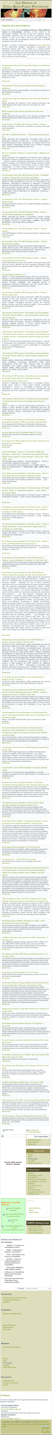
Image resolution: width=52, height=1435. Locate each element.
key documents (44, 45)
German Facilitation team (12, 1314)
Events (30, 1155)
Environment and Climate (37, 1179)
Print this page (39, 1424)
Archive (5, 1385)
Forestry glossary (34, 1190)
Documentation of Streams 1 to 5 (14, 275)
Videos (31, 1210)
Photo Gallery (34, 1212)
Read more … (7, 81)
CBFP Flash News (34, 1163)
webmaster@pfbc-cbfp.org (10, 1419)
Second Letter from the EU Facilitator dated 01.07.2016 (22, 432)
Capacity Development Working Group (36, 1193)
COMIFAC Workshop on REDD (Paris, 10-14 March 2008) (23, 1082)
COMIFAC (6, 1302)
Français (21, 1288)
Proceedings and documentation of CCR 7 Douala (20, 972)
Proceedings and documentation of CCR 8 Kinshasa (21, 847)
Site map (30, 1424)
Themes (31, 1173)
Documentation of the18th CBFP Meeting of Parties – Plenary (24, 124)
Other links (32, 1144)
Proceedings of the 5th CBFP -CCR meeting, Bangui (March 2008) (26, 1100)
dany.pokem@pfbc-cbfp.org (11, 1409)
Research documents (10, 1383)
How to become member (12, 1347)
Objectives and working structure (15, 1298)
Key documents (8, 1381)
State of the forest (34, 1140)
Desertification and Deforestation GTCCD (36, 1230)
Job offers (31, 1161)
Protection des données (17, 1424)
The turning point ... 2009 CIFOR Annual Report (19, 859)
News (30, 1157)
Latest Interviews (35, 1208)
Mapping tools (33, 1142)
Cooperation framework (11, 1300)
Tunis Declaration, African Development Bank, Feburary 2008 (24, 1116)
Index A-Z (31, 1188)
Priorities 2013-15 (34, 1186)
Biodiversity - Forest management (35, 1176)
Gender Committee (35, 1233)
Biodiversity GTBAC (35, 1227)
